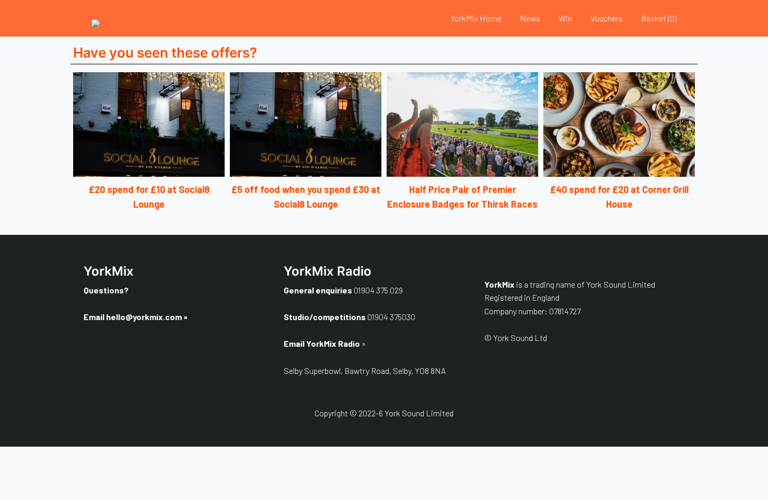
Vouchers (606, 18)
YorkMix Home (476, 18)
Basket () (659, 18)
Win (565, 18)
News (530, 18)
